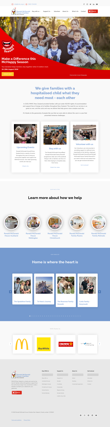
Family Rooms (45, 390)
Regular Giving (60, 390)
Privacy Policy (27, 420)
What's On (75, 11)
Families (74, 381)
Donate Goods (60, 393)
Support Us (46, 11)
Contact (83, 11)
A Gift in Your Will (61, 396)
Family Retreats (45, 393)
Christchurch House (47, 387)
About (73, 378)
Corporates (59, 387)
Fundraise (59, 384)
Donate (59, 381)
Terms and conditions (16, 420)
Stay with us (35, 11)
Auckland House (46, 381)
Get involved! (84, 165)
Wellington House (46, 384)
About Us (65, 11)
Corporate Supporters (77, 384)
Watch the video (55, 167)
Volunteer (57, 11)
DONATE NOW (8, 74)
